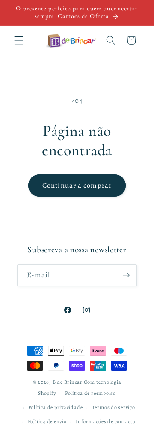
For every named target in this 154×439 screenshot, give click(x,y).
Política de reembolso (90, 393)
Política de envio (47, 421)
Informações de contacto (106, 421)
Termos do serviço (113, 407)
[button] (19, 40)
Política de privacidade (55, 407)
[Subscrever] (126, 275)
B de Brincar (68, 382)
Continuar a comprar (77, 185)
